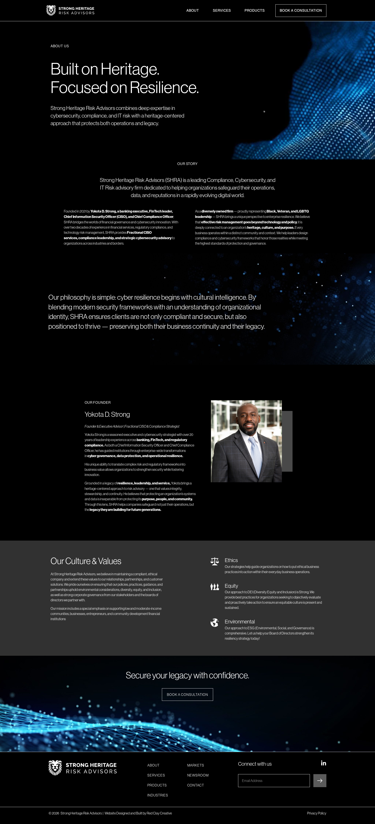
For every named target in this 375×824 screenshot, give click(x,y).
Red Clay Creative (159, 813)
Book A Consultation (301, 10)
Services (222, 10)
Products (255, 10)
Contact (195, 785)
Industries (157, 795)
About (192, 10)
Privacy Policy (316, 813)
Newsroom (198, 775)
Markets (195, 765)
